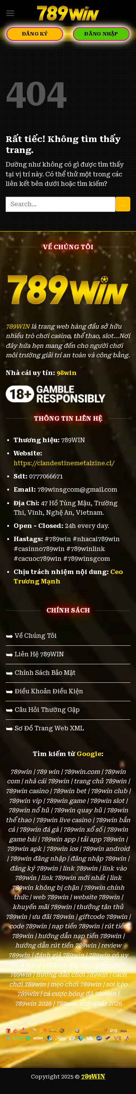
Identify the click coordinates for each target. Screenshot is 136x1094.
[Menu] (10, 13)
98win (67, 372)
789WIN (17, 326)
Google (89, 754)
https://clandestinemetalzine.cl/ (64, 463)
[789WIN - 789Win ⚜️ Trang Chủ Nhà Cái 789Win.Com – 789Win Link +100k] (68, 13)
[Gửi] (122, 204)
